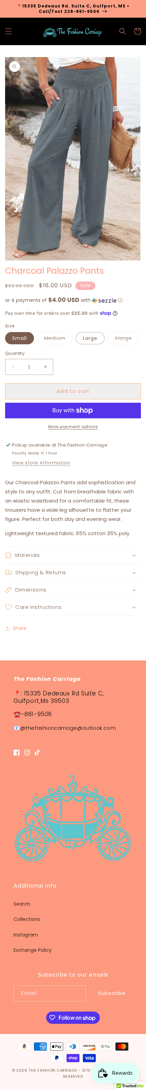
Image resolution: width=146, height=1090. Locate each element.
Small (19, 338)
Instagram (26, 934)
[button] (8, 31)
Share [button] (19, 628)
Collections (27, 919)
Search (22, 904)
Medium (58, 339)
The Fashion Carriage (53, 1070)
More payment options (73, 427)
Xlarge (127, 339)
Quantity (14, 353)
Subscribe (112, 993)
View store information (41, 462)
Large (90, 338)
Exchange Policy (33, 950)
